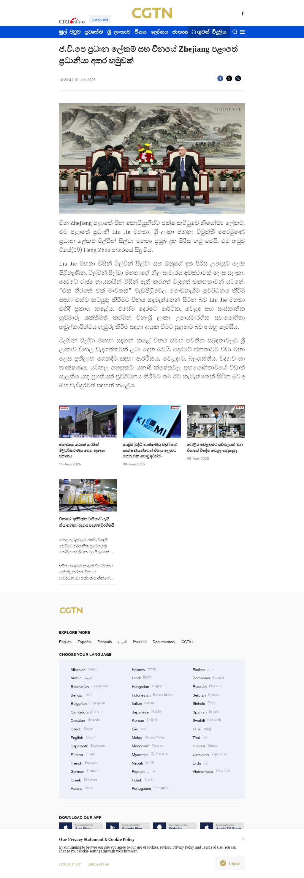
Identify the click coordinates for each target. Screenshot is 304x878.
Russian (207, 686)
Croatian (85, 720)
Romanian (208, 677)
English (65, 641)
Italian (143, 703)
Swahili (207, 720)
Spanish (206, 712)
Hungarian (147, 686)
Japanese (147, 712)
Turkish (205, 745)
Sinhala (204, 703)
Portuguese (150, 788)
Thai (200, 737)
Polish (142, 780)
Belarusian (89, 686)
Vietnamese (211, 771)
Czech (82, 729)
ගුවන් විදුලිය (212, 31)
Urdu (200, 763)
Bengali (81, 695)
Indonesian (152, 695)
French (83, 763)
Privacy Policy (70, 864)
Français (104, 641)
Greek (84, 780)
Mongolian (148, 745)
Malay (149, 737)
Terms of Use (98, 864)
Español (84, 641)
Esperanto (87, 745)
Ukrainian (210, 754)
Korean (144, 720)
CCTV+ (187, 641)
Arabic (81, 677)
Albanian (83, 669)
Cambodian (87, 712)
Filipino (83, 754)
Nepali (143, 763)
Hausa (82, 788)
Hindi (141, 677)
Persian (143, 771)
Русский (140, 641)
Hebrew (144, 669)
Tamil (202, 729)
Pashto (203, 669)
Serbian (206, 695)
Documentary (164, 641)
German (84, 771)
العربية (122, 641)
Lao (139, 729)
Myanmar (150, 754)
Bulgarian (87, 703)
